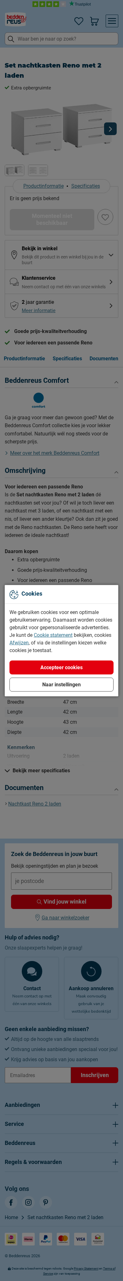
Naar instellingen (61, 684)
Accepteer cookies (61, 667)
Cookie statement (53, 635)
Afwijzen (19, 642)
